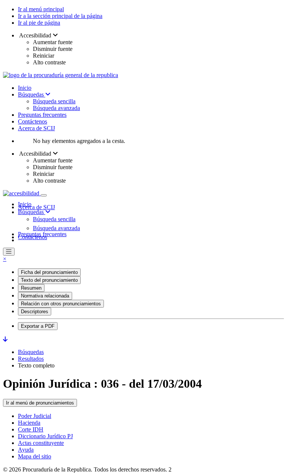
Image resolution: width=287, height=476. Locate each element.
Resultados (31, 359)
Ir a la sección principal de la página (60, 16)
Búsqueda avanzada (56, 108)
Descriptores (34, 311)
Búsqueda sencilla (54, 101)
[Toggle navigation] (44, 195)
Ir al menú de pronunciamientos (40, 403)
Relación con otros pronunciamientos (61, 303)
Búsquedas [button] (31, 212)
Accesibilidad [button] (35, 35)
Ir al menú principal (41, 9)
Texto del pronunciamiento (49, 280)
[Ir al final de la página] (5, 339)
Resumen (31, 288)
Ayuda (26, 449)
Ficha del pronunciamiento (49, 272)
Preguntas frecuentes (42, 115)
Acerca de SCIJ (36, 128)
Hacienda (29, 422)
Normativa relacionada (45, 296)
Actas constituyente (41, 443)
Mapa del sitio (34, 456)
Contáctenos (32, 121)
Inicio (24, 88)
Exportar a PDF (38, 326)
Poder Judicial (34, 416)
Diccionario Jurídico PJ (45, 436)
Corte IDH (30, 429)
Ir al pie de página (39, 22)
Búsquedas (31, 94)
